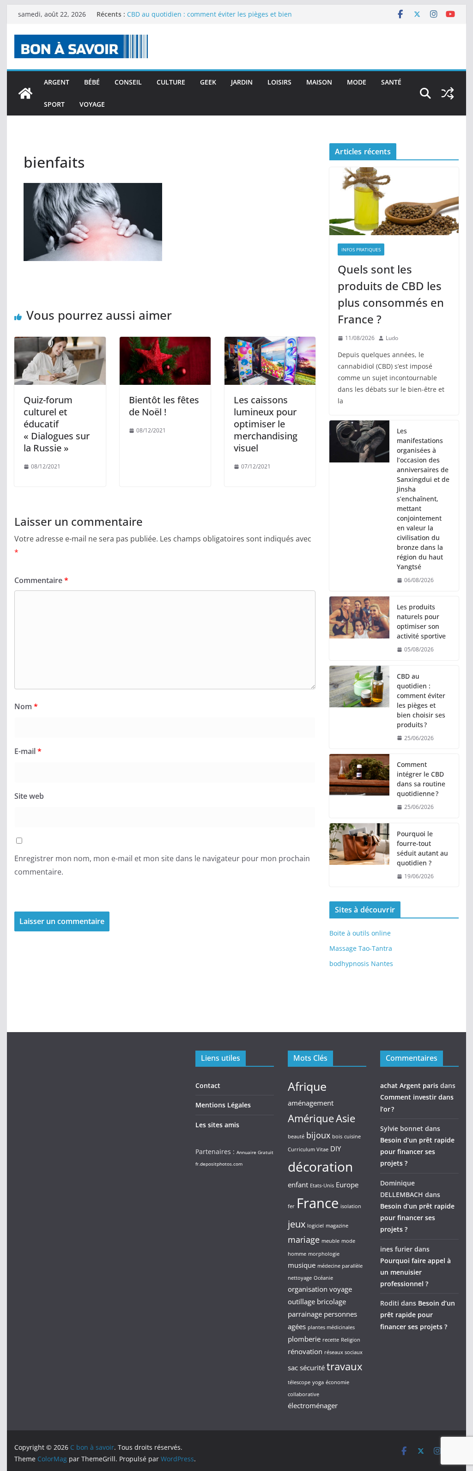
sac (293, 1367)
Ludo (392, 338)
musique (301, 1265)
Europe (347, 1184)
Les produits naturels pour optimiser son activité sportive (421, 621)
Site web (29, 796)
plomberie (304, 1338)
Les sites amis (217, 1124)
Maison (319, 82)
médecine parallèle (340, 1266)
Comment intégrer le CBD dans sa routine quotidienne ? (421, 779)
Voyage (92, 104)
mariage (304, 1239)
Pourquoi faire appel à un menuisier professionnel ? (415, 1272)
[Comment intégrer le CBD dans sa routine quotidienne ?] (359, 786)
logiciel (315, 1225)
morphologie (324, 1254)
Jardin (242, 82)
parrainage (305, 1314)
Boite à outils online (360, 933)
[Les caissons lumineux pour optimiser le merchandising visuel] (269, 343)
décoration (320, 1166)
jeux (296, 1223)
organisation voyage (320, 1289)
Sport (54, 104)
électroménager (313, 1405)
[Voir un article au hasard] (448, 93)
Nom (26, 706)
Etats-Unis (322, 1185)
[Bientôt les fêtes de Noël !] (165, 343)
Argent (56, 82)
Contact (207, 1085)
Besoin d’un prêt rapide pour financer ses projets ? (417, 1151)
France (318, 1203)
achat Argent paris (409, 1085)
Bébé (92, 82)
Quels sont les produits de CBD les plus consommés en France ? (391, 294)
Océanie (323, 1278)
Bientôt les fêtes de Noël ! (164, 406)
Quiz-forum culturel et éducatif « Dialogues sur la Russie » (57, 424)
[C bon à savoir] (25, 93)
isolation (350, 1206)
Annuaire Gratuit (254, 1152)
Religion (350, 1340)
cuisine (352, 1136)
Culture (171, 82)
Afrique (307, 1086)
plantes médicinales (331, 1327)
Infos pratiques (361, 249)
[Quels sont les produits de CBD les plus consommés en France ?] (393, 201)
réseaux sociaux (343, 1352)
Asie (345, 1118)
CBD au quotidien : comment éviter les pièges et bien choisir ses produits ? (421, 700)
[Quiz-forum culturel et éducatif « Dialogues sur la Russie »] (59, 343)
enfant (298, 1184)
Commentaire (41, 580)
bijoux (318, 1135)
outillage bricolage (317, 1301)
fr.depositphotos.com (219, 1164)
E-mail (28, 751)
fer (291, 1206)
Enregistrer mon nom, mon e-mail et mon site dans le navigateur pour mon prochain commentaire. (162, 865)
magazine (337, 1225)
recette (330, 1340)
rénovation (305, 1351)
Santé (391, 82)
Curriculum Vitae (308, 1149)
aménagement (311, 1102)
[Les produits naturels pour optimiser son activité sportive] (359, 628)
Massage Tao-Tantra (360, 948)
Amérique (311, 1118)
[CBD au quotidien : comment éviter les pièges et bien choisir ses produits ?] (359, 707)
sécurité (312, 1367)
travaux (345, 1366)
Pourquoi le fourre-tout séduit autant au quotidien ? (422, 848)
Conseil (128, 82)
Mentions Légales (223, 1104)
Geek (208, 82)
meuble (330, 1241)
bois (337, 1136)
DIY (335, 1148)
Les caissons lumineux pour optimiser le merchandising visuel (265, 424)
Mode (356, 82)
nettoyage (300, 1278)
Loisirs (279, 82)
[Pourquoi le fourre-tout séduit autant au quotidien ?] (359, 855)
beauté (296, 1136)
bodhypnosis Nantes (361, 963)
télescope (299, 1382)
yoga (318, 1382)
